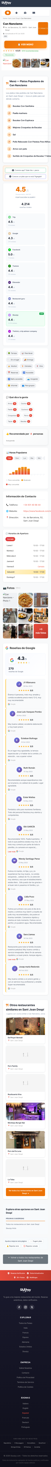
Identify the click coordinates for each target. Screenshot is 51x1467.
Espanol (25, 1413)
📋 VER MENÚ (25, 44)
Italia (25, 1328)
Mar (32, 458)
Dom (17, 458)
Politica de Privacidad (25, 1377)
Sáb (9, 458)
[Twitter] (31, 1307)
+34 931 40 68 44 (31, 505)
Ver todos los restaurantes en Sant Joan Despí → (25, 1191)
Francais (25, 1418)
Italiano (25, 1403)
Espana (25, 1337)
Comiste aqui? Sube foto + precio (27, 170)
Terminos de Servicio (25, 1382)
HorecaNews (31, 1443)
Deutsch (25, 1422)
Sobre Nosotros (25, 1368)
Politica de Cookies (25, 1387)
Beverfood (42, 1443)
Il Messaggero (19, 1443)
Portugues (25, 1427)
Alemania (25, 1342)
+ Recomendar (9, 55)
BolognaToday (15, 1447)
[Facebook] (19, 1307)
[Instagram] (25, 1307)
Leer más (12, 852)
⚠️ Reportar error (13, 1246)
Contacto (25, 1373)
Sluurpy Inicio (11, 1228)
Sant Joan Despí (14, 18)
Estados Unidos (25, 1347)
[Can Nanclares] (7, 63)
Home (5, 18)
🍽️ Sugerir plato (36, 1241)
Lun (24, 458)
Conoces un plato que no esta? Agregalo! (27, 176)
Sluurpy (25, 1351)
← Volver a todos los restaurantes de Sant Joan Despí (25, 1259)
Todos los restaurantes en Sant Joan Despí (22, 1224)
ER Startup (27, 1447)
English (25, 1408)
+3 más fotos (41, 631)
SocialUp (37, 1447)
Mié (39, 458)
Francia (25, 1333)
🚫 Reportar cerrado (30, 1246)
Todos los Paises (25, 1323)
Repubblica (7, 1443)
